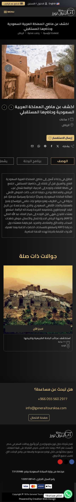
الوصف (62, 161)
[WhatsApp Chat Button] (68, 494)
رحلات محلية (34, 33)
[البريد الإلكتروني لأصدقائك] (32, 146)
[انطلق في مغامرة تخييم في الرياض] (11, 107)
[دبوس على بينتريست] (45, 146)
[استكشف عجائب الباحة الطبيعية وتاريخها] (38, 299)
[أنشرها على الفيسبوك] (51, 146)
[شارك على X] (57, 146)
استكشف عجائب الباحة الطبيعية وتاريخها (47, 338)
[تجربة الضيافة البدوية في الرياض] (4, 107)
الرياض (21, 33)
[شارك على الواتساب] (38, 146)
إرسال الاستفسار (62, 138)
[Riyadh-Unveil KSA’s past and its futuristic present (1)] (38, 72)
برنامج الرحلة (32, 161)
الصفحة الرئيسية (51, 33)
